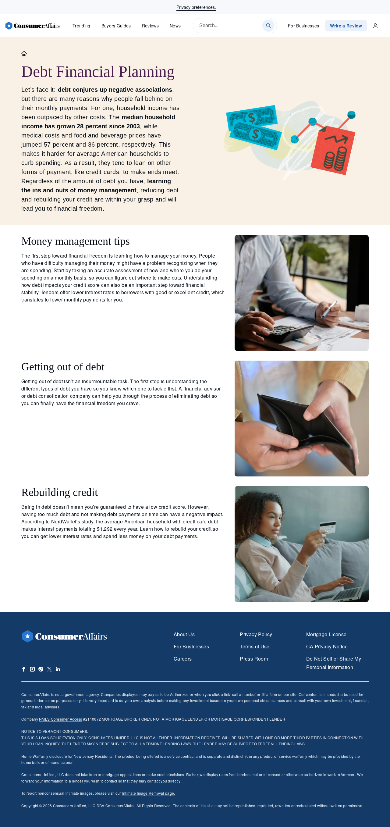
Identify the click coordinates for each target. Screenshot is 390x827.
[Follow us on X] (49, 669)
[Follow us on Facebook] (23, 669)
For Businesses (303, 26)
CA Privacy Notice (327, 646)
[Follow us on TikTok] (40, 669)
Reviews (150, 26)
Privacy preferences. (196, 7)
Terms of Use (254, 646)
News (175, 26)
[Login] (375, 25)
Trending (81, 26)
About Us (184, 634)
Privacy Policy (256, 634)
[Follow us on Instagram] (32, 669)
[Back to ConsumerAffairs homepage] (24, 54)
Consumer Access (60, 719)
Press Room (254, 658)
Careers (183, 658)
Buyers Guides (116, 26)
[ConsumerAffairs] (32, 26)
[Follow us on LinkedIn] (57, 669)
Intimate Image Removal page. (148, 793)
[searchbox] (235, 25)
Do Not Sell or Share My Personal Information (333, 663)
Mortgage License (326, 634)
